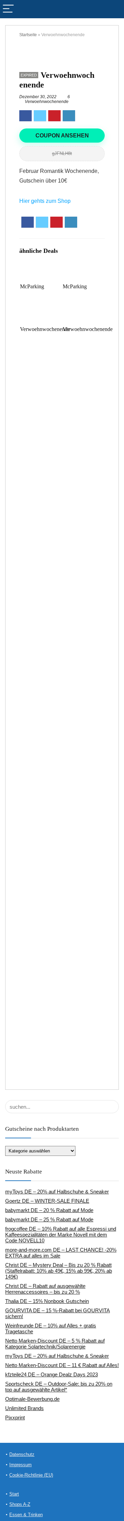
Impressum (20, 1464)
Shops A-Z (19, 1504)
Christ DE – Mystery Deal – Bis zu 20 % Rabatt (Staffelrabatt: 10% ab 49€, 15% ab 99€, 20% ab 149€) (58, 1271)
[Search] (113, 9)
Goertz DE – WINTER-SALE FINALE (47, 1201)
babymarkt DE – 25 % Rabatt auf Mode (49, 1219)
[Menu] (8, 9)
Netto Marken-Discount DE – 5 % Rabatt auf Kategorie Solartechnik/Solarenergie (55, 1343)
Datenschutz (21, 1454)
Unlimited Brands (24, 1408)
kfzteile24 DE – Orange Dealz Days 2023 (51, 1374)
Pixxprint (15, 1417)
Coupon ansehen (62, 135)
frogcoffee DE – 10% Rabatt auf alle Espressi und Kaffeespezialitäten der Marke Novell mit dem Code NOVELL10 (60, 1234)
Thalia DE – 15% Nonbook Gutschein (47, 1301)
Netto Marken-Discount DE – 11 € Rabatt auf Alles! (62, 1365)
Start (14, 1494)
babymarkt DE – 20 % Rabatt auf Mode (49, 1210)
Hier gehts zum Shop (45, 201)
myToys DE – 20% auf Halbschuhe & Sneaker (57, 1191)
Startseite (28, 34)
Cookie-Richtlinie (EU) (31, 1475)
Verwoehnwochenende (47, 101)
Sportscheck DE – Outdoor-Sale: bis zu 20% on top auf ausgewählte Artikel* (58, 1387)
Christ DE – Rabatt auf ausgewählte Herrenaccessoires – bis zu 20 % (45, 1289)
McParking (32, 286)
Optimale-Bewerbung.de (32, 1399)
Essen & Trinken (26, 1514)
